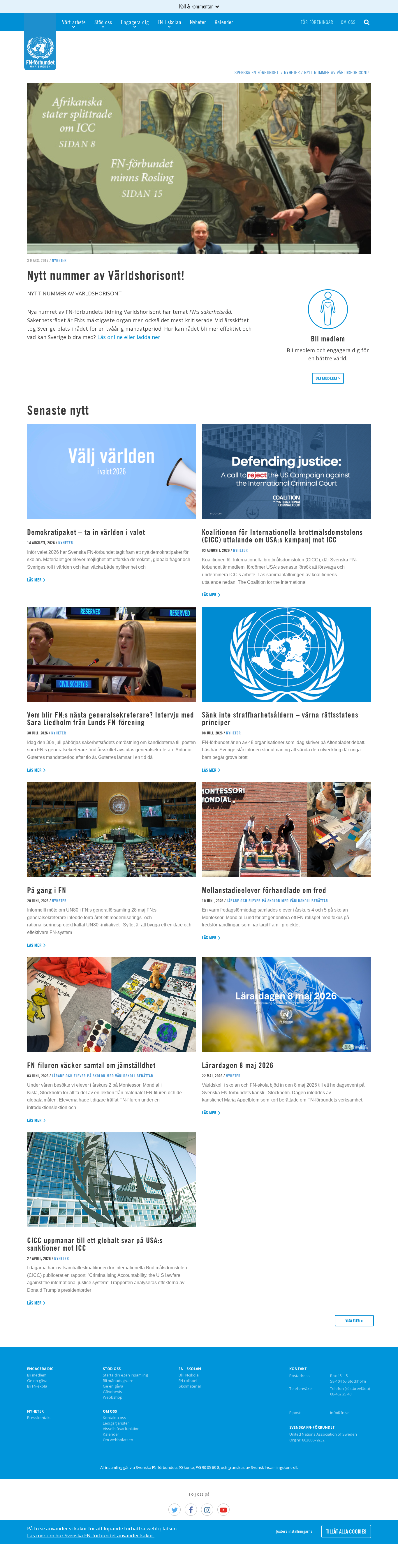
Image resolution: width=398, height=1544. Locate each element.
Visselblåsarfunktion (121, 1429)
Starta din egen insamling (125, 1375)
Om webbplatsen (118, 1440)
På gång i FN (46, 890)
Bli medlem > (328, 378)
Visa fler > (354, 1320)
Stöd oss (103, 22)
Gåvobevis (112, 1392)
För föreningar (317, 22)
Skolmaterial (190, 1386)
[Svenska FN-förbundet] (40, 41)
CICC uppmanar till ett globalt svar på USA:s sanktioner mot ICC (95, 1244)
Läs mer (34, 580)
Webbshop (112, 1397)
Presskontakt (39, 1418)
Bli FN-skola (37, 1386)
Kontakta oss (114, 1418)
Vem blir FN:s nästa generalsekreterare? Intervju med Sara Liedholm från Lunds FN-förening (110, 718)
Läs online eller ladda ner (128, 337)
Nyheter (198, 22)
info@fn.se (340, 1412)
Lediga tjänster (116, 1423)
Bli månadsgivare (118, 1381)
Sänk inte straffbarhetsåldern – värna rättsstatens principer (280, 718)
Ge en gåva (37, 1381)
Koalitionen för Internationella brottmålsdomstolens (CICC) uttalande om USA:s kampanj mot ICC (282, 536)
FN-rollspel (188, 1381)
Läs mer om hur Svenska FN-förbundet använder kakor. (90, 1535)
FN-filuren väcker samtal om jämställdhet (92, 1065)
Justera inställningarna (294, 1531)
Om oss (348, 22)
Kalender (224, 22)
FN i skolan (169, 22)
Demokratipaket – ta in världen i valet (86, 532)
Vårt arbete (74, 22)
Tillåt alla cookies (346, 1531)
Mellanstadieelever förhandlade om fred (264, 890)
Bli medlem (36, 1375)
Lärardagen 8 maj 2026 (238, 1065)
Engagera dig (135, 22)
